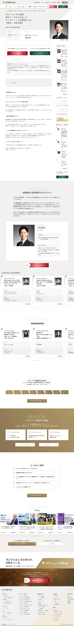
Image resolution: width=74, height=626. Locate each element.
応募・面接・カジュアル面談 (43, 610)
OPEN (14, 82)
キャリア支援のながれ (7, 601)
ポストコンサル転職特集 (62, 101)
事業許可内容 (4, 624)
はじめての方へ (6, 595)
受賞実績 (4, 599)
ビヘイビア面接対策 (41, 606)
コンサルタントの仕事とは (23, 603)
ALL (54, 609)
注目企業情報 (56, 604)
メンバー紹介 (5, 608)
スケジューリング (41, 601)
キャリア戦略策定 (41, 597)
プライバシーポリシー (12, 624)
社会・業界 (56, 620)
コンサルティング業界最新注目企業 (25, 601)
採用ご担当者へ (70, 593)
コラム (55, 600)
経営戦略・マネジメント (58, 611)
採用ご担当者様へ (37, 2)
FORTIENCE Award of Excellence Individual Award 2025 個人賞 (49, 238)
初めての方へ (47, 444)
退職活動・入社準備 (41, 614)
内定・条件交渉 (40, 612)
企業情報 (58, 2)
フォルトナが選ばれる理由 (7, 597)
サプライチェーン (57, 618)
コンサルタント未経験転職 (23, 610)
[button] (33, 308)
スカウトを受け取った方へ (7, 603)
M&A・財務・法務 (57, 614)
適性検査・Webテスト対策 (43, 604)
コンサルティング (6, 617)
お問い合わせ (47, 2)
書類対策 (39, 603)
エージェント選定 (41, 595)
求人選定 (39, 599)
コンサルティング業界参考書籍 (24, 614)
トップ (7, 10)
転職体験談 (10, 10)
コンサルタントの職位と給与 (24, 606)
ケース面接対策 (40, 608)
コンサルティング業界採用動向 (24, 597)
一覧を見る (64, 94)
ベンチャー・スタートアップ (8, 619)
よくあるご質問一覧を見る (36, 495)
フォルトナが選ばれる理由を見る (24, 444)
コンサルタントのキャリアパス (24, 608)
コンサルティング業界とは (23, 595)
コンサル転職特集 (60, 109)
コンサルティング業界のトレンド (25, 599)
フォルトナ (23, 64)
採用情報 (64, 2)
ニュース (42, 2)
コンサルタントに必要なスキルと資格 (25, 604)
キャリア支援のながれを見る (36, 400)
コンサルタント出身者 (23, 612)
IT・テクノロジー (57, 616)
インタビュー (56, 602)
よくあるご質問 (53, 2)
